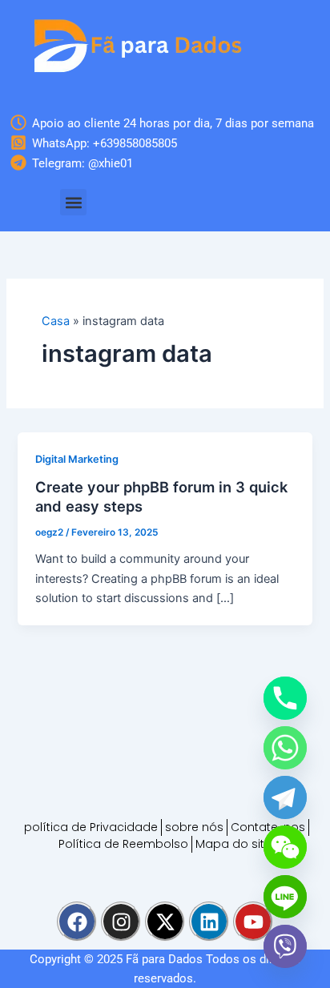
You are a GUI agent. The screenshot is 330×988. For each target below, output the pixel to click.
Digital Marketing (77, 459)
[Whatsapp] (285, 747)
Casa (56, 321)
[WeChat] (285, 847)
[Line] (285, 896)
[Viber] (285, 946)
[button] (73, 202)
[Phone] (285, 698)
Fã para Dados (164, 959)
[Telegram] (285, 797)
